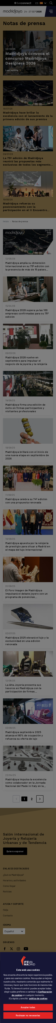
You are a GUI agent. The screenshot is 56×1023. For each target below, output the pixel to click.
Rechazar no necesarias (28, 1015)
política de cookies (38, 998)
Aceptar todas (28, 1007)
